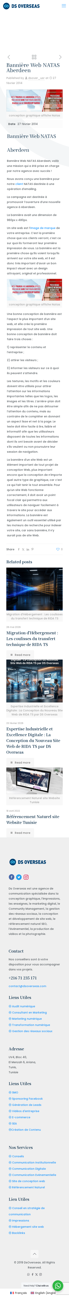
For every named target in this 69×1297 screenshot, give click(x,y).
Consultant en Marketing (29, 1012)
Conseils (18, 1156)
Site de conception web (28, 1181)
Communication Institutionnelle (34, 1162)
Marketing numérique (27, 1019)
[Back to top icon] (34, 1254)
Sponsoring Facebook (27, 1099)
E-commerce (21, 1117)
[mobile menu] (64, 6)
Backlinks (18, 1233)
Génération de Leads (26, 1105)
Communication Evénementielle (34, 1175)
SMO (15, 1092)
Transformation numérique (31, 1025)
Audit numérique (23, 1006)
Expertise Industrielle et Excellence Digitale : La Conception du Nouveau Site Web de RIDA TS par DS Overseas (33, 740)
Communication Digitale (29, 1169)
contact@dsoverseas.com (27, 986)
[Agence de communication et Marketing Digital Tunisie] (21, 6)
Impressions (20, 1220)
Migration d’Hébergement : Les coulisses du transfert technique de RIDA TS (32, 638)
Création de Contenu (26, 1130)
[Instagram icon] (40, 1274)
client (19, 184)
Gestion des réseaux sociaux (32, 1031)
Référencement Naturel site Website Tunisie (32, 819)
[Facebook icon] (32, 1274)
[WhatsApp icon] (28, 1274)
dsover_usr (36, 78)
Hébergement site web (28, 1227)
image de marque (42, 228)
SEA (14, 1123)
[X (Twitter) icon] (36, 1274)
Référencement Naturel (28, 1187)
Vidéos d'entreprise (25, 1111)
